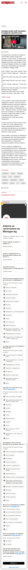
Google (8, 97)
